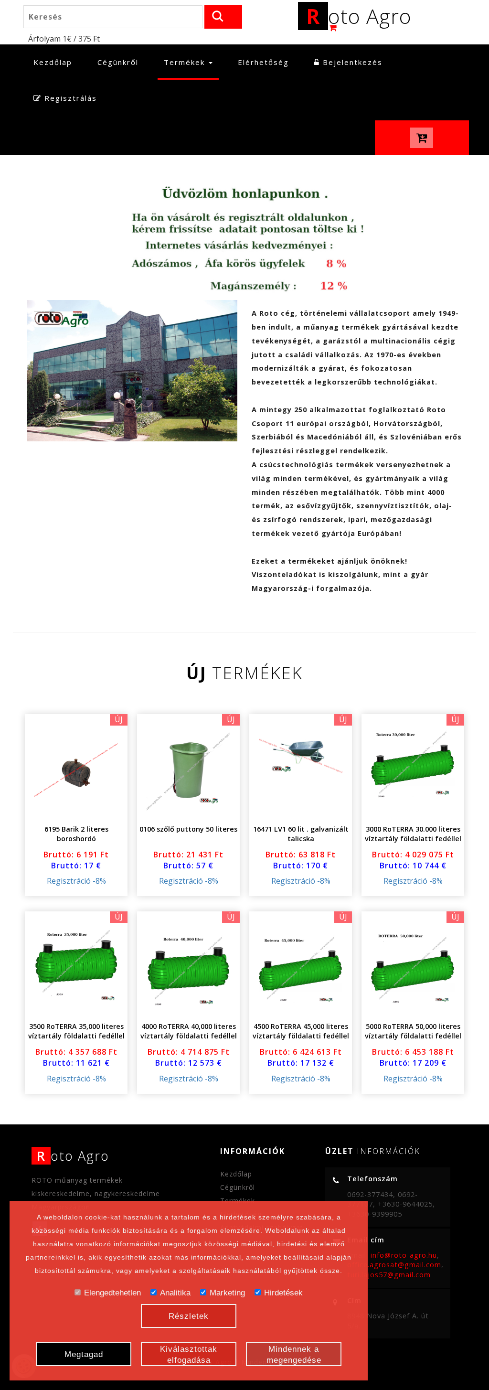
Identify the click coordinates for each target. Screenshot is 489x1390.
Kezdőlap (55, 62)
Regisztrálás (69, 98)
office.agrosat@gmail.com (394, 1264)
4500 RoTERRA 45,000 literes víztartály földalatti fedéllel (301, 1031)
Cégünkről (117, 62)
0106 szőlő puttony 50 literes (188, 829)
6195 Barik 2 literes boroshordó (76, 833)
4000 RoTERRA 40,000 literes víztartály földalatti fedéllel (188, 1031)
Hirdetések (283, 1292)
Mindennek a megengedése (293, 1355)
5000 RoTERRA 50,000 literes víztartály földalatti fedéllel (413, 1031)
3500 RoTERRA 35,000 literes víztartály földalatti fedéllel (76, 1031)
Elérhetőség (263, 62)
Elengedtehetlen (112, 1292)
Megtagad (83, 1354)
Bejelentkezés (351, 62)
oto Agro (359, 16)
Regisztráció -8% (76, 881)
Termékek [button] (186, 62)
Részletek (189, 1316)
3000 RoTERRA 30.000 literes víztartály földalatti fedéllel (413, 833)
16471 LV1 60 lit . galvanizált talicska (301, 833)
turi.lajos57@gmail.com (389, 1274)
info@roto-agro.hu (404, 1255)
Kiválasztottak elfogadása (188, 1355)
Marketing (227, 1292)
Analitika (175, 1292)
